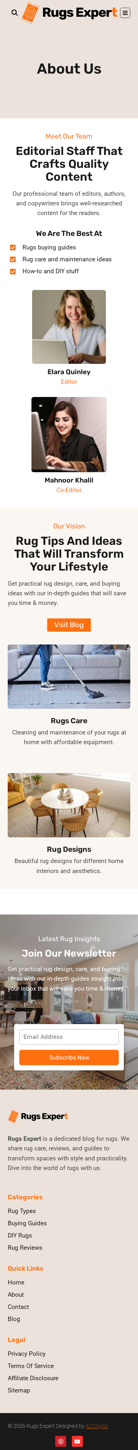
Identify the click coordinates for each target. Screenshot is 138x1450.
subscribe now (69, 1057)
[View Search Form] (14, 13)
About (16, 1294)
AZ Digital (97, 1426)
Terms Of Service (31, 1366)
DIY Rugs (20, 1235)
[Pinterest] (60, 1441)
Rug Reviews (25, 1247)
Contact (18, 1306)
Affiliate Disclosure (33, 1378)
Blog (14, 1319)
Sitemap (19, 1390)
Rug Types (22, 1211)
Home (16, 1282)
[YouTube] (77, 1441)
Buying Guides (27, 1223)
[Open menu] (125, 13)
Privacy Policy (27, 1353)
